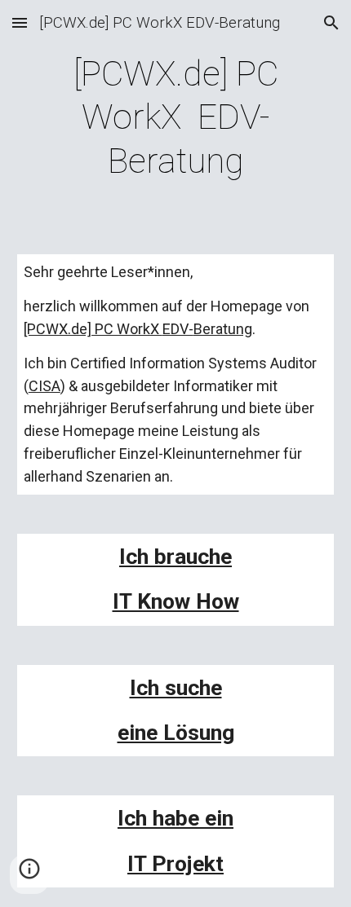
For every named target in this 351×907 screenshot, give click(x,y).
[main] (176, 117)
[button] (19, 22)
